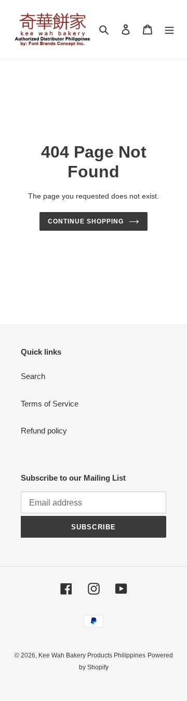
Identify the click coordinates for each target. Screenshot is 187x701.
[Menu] (169, 29)
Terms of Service (49, 403)
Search (33, 376)
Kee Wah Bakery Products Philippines (91, 655)
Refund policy (44, 430)
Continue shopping (86, 221)
